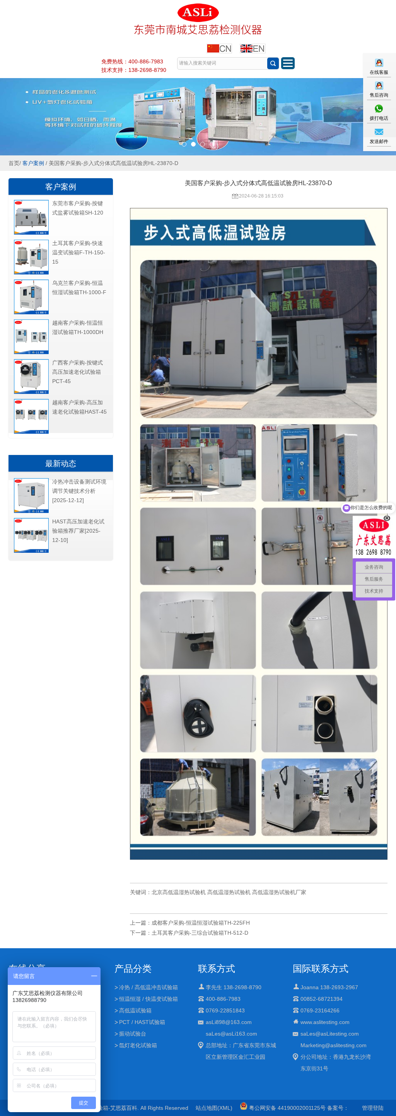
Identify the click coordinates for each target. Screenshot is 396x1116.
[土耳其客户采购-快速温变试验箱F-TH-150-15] (31, 273)
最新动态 (60, 463)
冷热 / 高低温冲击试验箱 (148, 987)
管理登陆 (373, 1108)
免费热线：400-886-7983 (132, 61)
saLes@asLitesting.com (329, 1034)
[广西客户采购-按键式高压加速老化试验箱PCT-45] (31, 392)
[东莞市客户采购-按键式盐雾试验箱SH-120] (31, 233)
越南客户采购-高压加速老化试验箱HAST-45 (79, 407)
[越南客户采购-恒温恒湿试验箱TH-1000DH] (31, 352)
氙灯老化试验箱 (138, 1045)
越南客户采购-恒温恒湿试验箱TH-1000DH (77, 327)
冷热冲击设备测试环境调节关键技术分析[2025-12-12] (79, 491)
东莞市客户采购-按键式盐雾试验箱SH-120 (77, 208)
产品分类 (133, 968)
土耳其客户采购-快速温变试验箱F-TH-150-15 (78, 252)
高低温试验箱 (135, 1010)
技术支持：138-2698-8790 (133, 70)
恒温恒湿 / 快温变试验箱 (148, 999)
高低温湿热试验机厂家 (279, 892)
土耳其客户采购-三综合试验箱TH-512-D (200, 933)
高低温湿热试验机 (229, 892)
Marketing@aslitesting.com (333, 1045)
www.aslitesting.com (325, 1022)
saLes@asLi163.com (231, 1034)
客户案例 (33, 163)
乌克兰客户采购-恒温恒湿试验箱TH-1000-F (79, 287)
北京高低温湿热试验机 (179, 892)
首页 (14, 163)
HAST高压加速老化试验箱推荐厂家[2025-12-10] (78, 530)
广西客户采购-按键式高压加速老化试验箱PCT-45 (77, 372)
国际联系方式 (320, 968)
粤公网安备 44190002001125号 (287, 1108)
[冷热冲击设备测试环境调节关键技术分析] (31, 511)
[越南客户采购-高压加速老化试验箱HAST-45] (31, 432)
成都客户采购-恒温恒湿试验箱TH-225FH (201, 923)
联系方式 (216, 968)
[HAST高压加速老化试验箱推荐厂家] (31, 551)
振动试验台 (132, 1034)
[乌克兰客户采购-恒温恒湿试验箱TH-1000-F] (31, 312)
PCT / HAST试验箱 (142, 1022)
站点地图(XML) (214, 1108)
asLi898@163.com (229, 1022)
